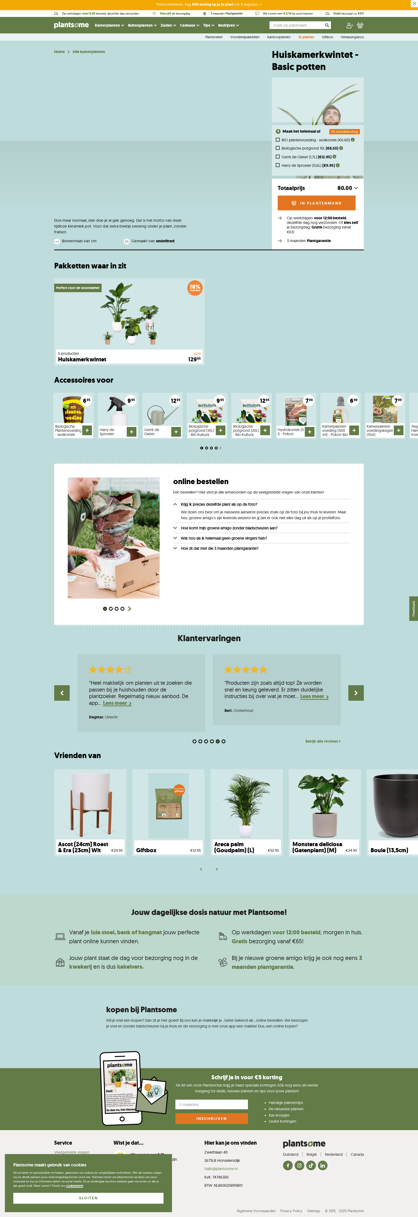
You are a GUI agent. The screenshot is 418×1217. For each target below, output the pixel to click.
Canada (357, 1154)
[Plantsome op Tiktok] (311, 1166)
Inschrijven (211, 1118)
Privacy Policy (291, 1211)
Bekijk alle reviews (322, 741)
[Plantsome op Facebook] (288, 1166)
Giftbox (327, 37)
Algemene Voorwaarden (256, 1211)
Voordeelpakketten (245, 37)
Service (63, 1142)
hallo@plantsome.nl (221, 1168)
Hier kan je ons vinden (230, 1142)
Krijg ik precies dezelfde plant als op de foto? (219, 504)
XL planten (306, 37)
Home (59, 52)
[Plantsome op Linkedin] (323, 1166)
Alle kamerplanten (89, 52)
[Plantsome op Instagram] (299, 1166)
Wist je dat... (128, 1142)
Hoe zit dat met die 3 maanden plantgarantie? (219, 548)
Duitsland (291, 1154)
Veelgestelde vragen (72, 1152)
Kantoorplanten (279, 37)
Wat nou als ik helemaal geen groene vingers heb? (224, 538)
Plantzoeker (214, 37)
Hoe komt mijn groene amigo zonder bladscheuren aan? (229, 527)
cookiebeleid (74, 1186)
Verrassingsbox (352, 37)
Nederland (334, 1154)
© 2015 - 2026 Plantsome (344, 1211)
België (311, 1154)
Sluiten (88, 1198)
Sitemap (313, 1211)
